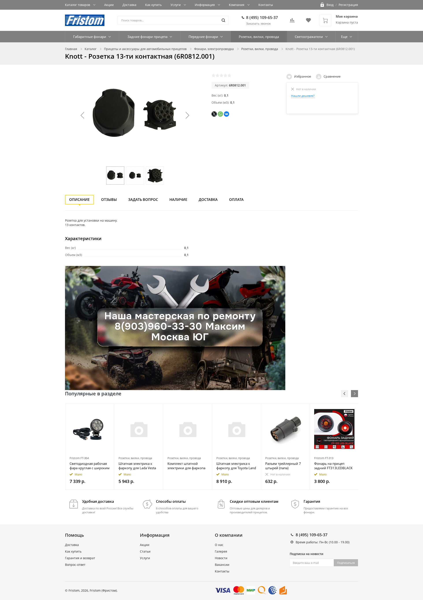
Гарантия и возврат (80, 558)
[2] (217, 75)
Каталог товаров (78, 5)
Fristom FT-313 (323, 458)
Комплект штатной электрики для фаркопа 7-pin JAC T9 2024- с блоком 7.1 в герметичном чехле (186, 465)
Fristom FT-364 (79, 458)
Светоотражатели (309, 36)
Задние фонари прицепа (147, 36)
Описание (79, 199)
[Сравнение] (108, 409)
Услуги (176, 5)
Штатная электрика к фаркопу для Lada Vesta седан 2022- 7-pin (137, 465)
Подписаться (346, 563)
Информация (205, 5)
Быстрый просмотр (89, 429)
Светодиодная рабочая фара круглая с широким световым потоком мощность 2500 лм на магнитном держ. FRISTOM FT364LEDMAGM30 (89, 465)
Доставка (129, 5)
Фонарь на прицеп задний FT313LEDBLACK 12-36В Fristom (333, 465)
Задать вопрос (143, 199)
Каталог (90, 49)
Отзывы (109, 199)
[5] (229, 75)
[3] (221, 75)
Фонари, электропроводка (214, 49)
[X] (214, 114)
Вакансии (222, 565)
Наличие (178, 199)
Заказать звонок (258, 23)
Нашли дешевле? (303, 96)
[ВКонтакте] (226, 114)
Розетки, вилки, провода (259, 36)
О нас (219, 545)
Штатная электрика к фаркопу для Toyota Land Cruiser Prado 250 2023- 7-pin (236, 465)
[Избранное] (100, 409)
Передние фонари (203, 36)
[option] (89, 447)
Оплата (236, 199)
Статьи (145, 551)
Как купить (153, 5)
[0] (292, 21)
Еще (344, 36)
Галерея (221, 551)
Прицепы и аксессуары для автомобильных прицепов (145, 49)
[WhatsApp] (220, 114)
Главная (71, 49)
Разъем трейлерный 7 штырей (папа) (283, 465)
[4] (225, 75)
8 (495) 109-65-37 (262, 17)
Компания (237, 5)
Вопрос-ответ (75, 565)
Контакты (265, 5)
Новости (221, 558)
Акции (109, 5)
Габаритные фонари (89, 36)
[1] (213, 75)
